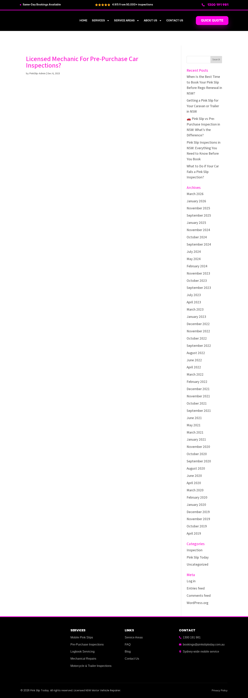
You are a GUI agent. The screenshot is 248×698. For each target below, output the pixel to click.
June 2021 (194, 418)
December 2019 (198, 512)
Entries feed (196, 588)
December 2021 (198, 389)
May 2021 (194, 425)
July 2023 (194, 295)
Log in (191, 581)
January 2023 (196, 317)
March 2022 (195, 374)
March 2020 (195, 490)
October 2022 (197, 338)
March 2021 (195, 432)
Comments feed (199, 595)
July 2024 (194, 252)
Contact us (174, 20)
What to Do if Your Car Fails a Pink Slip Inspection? (203, 172)
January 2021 (196, 439)
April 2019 (194, 533)
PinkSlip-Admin (37, 73)
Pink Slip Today (198, 557)
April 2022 (194, 367)
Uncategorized (197, 564)
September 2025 (199, 215)
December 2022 (198, 324)
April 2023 (194, 302)
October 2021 (197, 403)
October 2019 (197, 526)
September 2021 (199, 411)
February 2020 (197, 497)
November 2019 (198, 519)
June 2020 (194, 476)
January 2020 (196, 505)
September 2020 (199, 461)
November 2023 (198, 273)
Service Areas (124, 20)
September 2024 (199, 244)
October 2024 (197, 237)
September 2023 (199, 288)
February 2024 (197, 266)
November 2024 (198, 230)
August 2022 (196, 353)
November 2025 (198, 208)
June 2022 (194, 360)
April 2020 (194, 483)
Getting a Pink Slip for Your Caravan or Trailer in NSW (203, 106)
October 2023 (197, 281)
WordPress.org (197, 603)
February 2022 (197, 382)
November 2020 (198, 447)
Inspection (194, 550)
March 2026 (195, 194)
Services (98, 20)
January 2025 (196, 223)
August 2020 (196, 468)
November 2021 (198, 396)
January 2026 (196, 201)
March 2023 (195, 309)
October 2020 (197, 454)
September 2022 (199, 346)
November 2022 (198, 331)
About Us (150, 20)
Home (83, 20)
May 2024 (194, 259)
